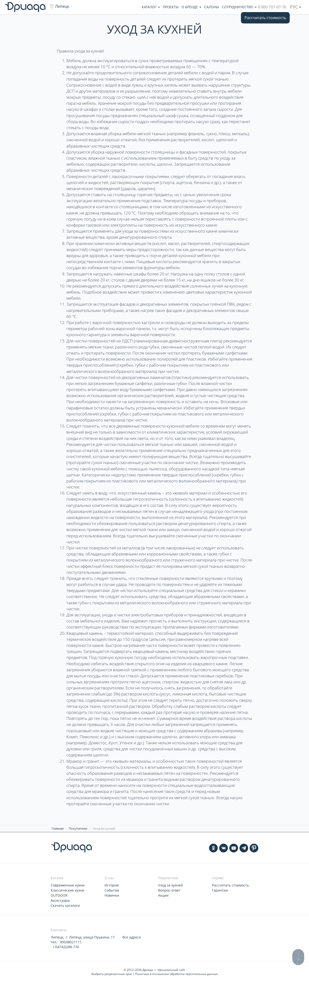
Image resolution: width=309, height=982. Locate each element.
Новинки (112, 895)
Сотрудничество (238, 7)
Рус (294, 7)
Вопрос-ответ (169, 890)
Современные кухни (67, 885)
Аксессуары (60, 900)
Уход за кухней (170, 885)
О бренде (190, 7)
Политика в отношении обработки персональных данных (176, 974)
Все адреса (131, 937)
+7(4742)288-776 (65, 947)
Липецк (62, 6)
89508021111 (70, 942)
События (112, 890)
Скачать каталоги (65, 905)
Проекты (171, 7)
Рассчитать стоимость (265, 17)
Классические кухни (67, 890)
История (112, 885)
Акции (163, 895)
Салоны (211, 7)
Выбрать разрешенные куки (111, 974)
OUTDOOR (59, 895)
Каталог (149, 7)
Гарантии (220, 890)
